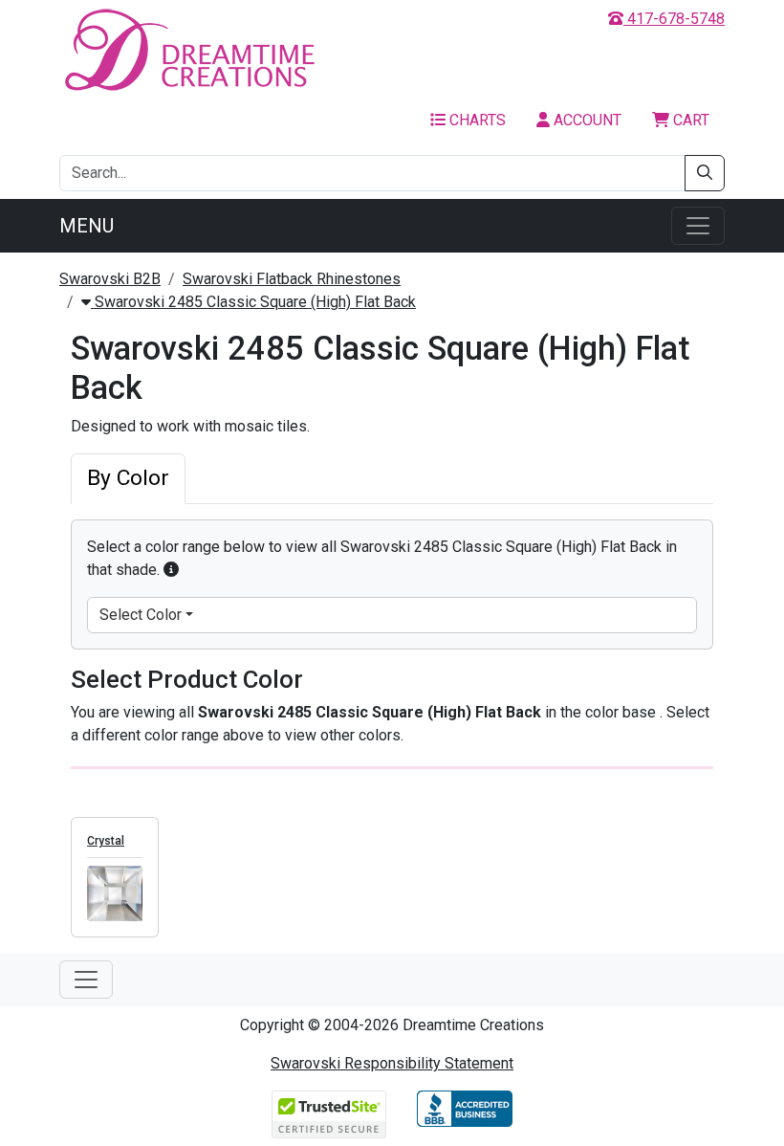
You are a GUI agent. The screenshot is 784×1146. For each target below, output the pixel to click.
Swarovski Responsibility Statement (392, 1063)
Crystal (105, 841)
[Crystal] (114, 893)
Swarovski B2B (110, 279)
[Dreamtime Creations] (188, 49)
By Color (128, 478)
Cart (689, 120)
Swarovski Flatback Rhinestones (292, 279)
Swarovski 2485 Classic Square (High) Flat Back (253, 302)
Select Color (140, 615)
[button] (171, 570)
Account (585, 120)
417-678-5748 (674, 19)
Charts (476, 120)
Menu (86, 225)
